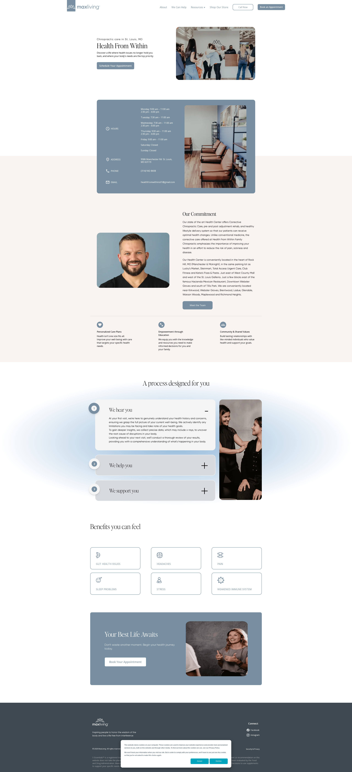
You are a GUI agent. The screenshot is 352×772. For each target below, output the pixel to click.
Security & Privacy (253, 749)
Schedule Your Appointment (115, 65)
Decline (219, 761)
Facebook (255, 730)
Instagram (255, 735)
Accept (199, 761)
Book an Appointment (271, 7)
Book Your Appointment (125, 662)
